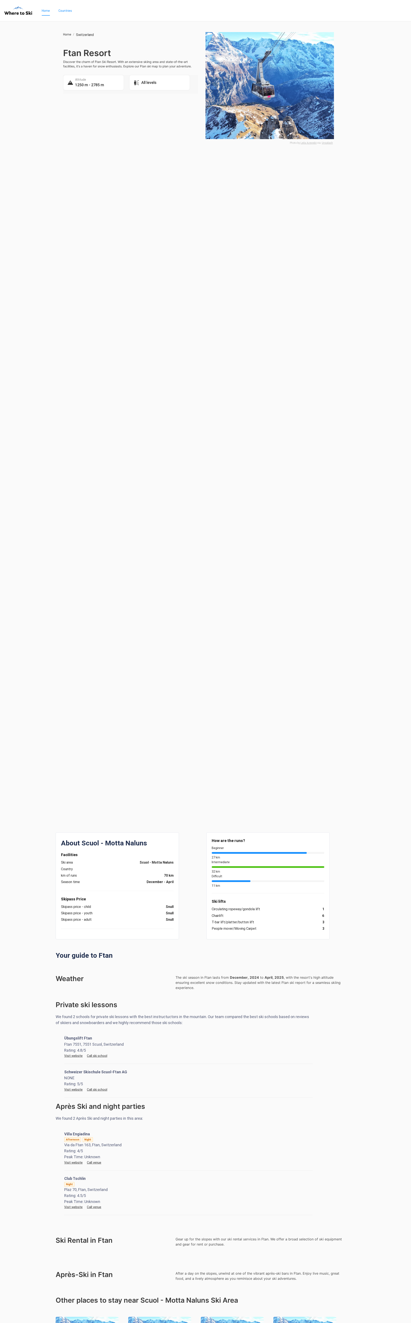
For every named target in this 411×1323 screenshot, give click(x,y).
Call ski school (97, 1056)
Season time (70, 882)
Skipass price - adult (76, 920)
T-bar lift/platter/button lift (233, 922)
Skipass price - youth (76, 913)
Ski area (67, 862)
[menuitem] (45, 11)
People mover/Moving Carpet (234, 929)
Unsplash (327, 142)
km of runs (69, 875)
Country (67, 869)
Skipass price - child (76, 907)
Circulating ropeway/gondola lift (236, 909)
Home (46, 10)
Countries (65, 10)
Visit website (73, 1056)
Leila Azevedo (309, 142)
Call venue (94, 1162)
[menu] (222, 10)
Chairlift (217, 916)
